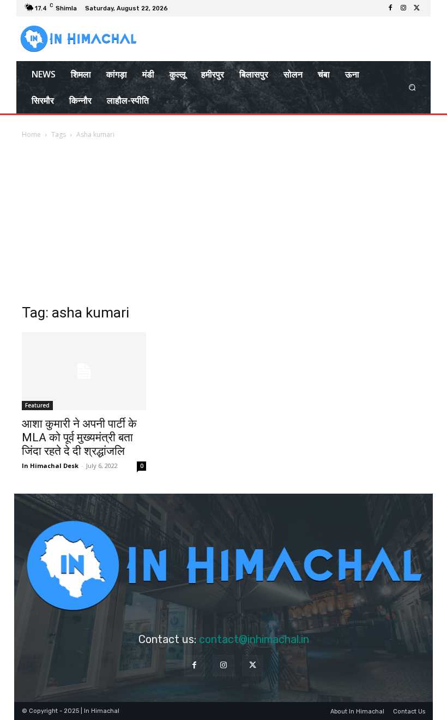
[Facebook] (390, 8)
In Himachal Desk (50, 465)
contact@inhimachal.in (254, 639)
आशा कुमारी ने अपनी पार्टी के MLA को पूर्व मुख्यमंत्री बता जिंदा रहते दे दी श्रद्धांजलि (79, 437)
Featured (37, 405)
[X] (416, 8)
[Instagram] (403, 8)
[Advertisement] (223, 222)
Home (31, 134)
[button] (412, 87)
